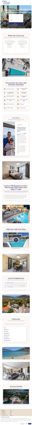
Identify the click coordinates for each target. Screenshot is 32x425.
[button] (16, 240)
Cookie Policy (15, 421)
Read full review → (9, 46)
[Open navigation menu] (30, 2)
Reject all (26, 423)
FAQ (10, 414)
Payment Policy (4, 411)
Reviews (11, 410)
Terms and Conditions (5, 415)
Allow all (30, 423)
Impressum (11, 415)
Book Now (15, 23)
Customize (22, 423)
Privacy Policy (3, 412)
